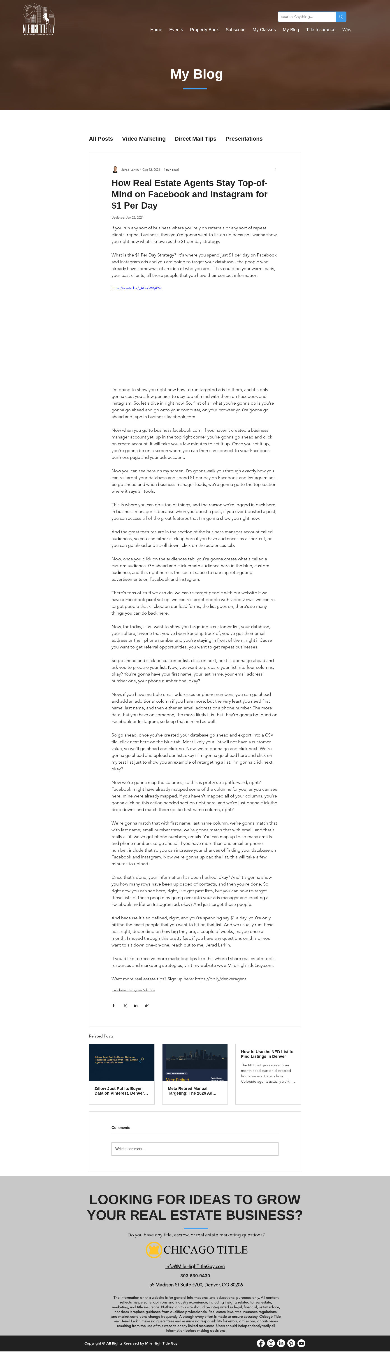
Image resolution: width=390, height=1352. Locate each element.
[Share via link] (147, 1005)
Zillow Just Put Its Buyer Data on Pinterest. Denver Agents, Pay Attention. (119, 1091)
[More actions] (276, 169)
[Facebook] (261, 1343)
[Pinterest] (291, 1343)
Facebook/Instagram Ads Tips (133, 990)
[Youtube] (301, 1343)
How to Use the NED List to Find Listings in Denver (267, 1054)
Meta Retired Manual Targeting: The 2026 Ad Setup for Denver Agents (191, 1091)
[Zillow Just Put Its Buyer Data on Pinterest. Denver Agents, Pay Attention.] (121, 1062)
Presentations (244, 138)
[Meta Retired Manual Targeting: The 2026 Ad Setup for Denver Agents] (195, 1062)
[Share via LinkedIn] (136, 1005)
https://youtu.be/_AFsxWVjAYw (136, 288)
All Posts (101, 138)
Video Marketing (144, 138)
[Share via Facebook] (113, 1005)
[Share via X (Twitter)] (125, 1005)
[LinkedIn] (281, 1343)
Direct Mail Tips (195, 138)
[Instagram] (271, 1343)
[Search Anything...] (341, 17)
